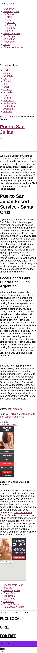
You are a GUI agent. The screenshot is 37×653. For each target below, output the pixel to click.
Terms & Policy (11, 604)
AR (7, 414)
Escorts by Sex (11, 11)
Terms (6, 44)
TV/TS (10, 30)
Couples (11, 28)
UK (5, 78)
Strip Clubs (9, 39)
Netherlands (9, 103)
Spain (6, 95)
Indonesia (8, 100)
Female (11, 14)
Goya (4, 421)
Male (9, 17)
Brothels (7, 587)
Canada (7, 89)
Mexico (7, 97)
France (7, 81)
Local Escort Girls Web (12, 52)
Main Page (9, 8)
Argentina (8, 108)
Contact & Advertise (13, 47)
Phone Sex (9, 593)
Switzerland (9, 106)
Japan (6, 73)
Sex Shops (9, 36)
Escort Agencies (11, 33)
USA (5, 70)
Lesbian (11, 22)
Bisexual (11, 25)
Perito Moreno (8, 424)
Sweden (7, 111)
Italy (5, 84)
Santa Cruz (18, 416)
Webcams (8, 41)
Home (3, 116)
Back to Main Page (13, 585)
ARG (13, 414)
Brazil (6, 86)
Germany (8, 75)
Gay (9, 19)
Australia (8, 92)
